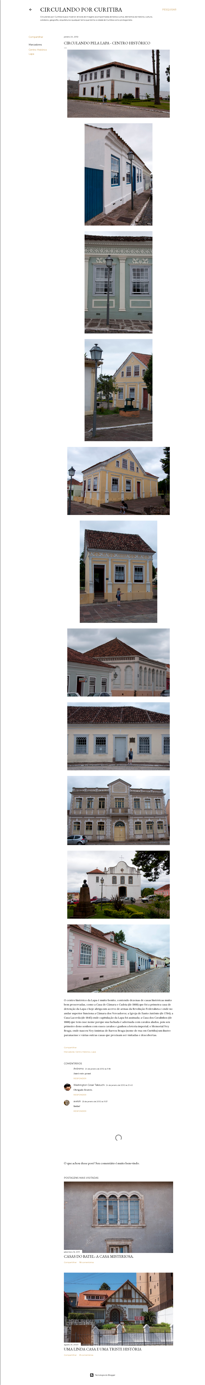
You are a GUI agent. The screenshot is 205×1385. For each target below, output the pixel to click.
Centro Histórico (38, 49)
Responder (80, 1078)
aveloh (77, 1101)
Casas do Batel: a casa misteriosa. (99, 1256)
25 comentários (86, 1355)
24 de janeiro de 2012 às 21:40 (119, 1085)
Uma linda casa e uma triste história (102, 1349)
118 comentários (86, 1262)
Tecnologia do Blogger (105, 1375)
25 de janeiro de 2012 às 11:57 (95, 1101)
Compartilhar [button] (36, 37)
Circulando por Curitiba (81, 9)
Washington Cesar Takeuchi (89, 1085)
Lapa (31, 54)
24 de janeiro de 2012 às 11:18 (98, 1069)
